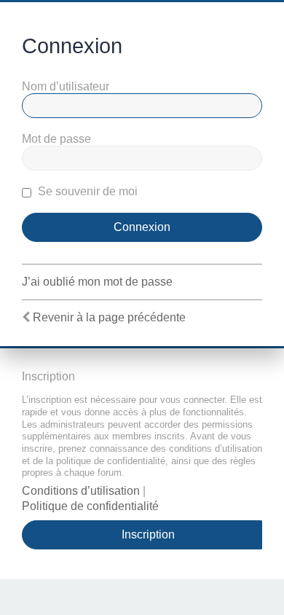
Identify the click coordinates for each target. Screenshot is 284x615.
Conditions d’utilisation (81, 491)
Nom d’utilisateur (65, 86)
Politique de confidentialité (90, 506)
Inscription (148, 534)
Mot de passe (56, 139)
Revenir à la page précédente (109, 317)
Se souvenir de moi (86, 191)
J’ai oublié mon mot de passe (97, 281)
